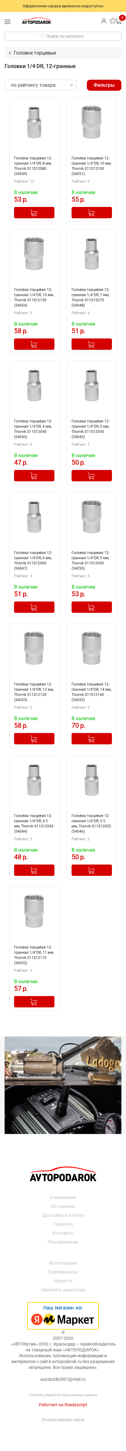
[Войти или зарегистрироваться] (104, 21)
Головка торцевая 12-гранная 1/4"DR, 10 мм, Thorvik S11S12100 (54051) (91, 166)
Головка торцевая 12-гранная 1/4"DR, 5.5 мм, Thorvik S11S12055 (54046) (91, 824)
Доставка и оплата (63, 1215)
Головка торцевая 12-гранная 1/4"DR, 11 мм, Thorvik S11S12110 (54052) (34, 955)
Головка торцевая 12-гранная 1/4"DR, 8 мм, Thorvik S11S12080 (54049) (33, 166)
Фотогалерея (63, 1263)
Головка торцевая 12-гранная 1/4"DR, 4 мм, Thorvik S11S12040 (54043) (33, 429)
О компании (63, 1197)
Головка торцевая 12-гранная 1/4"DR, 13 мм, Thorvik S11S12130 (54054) (34, 297)
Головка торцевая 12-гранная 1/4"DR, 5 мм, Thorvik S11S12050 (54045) (90, 429)
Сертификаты (63, 1272)
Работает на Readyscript (63, 1404)
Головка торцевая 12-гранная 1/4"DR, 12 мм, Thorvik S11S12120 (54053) (34, 692)
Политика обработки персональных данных (63, 1395)
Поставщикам (63, 1242)
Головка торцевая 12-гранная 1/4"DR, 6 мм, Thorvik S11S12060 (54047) (33, 561)
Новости (63, 1281)
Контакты (63, 1233)
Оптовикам (63, 1206)
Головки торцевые (35, 53)
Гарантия (63, 1224)
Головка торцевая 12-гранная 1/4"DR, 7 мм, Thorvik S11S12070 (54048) (90, 297)
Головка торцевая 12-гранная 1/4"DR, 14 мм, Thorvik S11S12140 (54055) (91, 692)
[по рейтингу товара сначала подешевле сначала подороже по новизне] (40, 85)
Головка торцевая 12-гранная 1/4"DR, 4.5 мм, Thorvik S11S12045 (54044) (34, 824)
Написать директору (63, 1290)
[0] (118, 21)
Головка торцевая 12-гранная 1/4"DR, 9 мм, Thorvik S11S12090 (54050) (90, 561)
